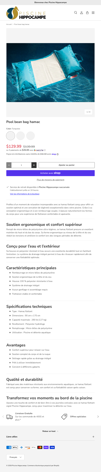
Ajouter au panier (67, 165)
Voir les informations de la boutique (24, 194)
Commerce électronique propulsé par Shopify (43, 465)
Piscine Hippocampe (19, 465)
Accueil (9, 24)
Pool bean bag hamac (21, 24)
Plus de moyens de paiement (50, 179)
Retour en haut (49, 431)
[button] (87, 13)
